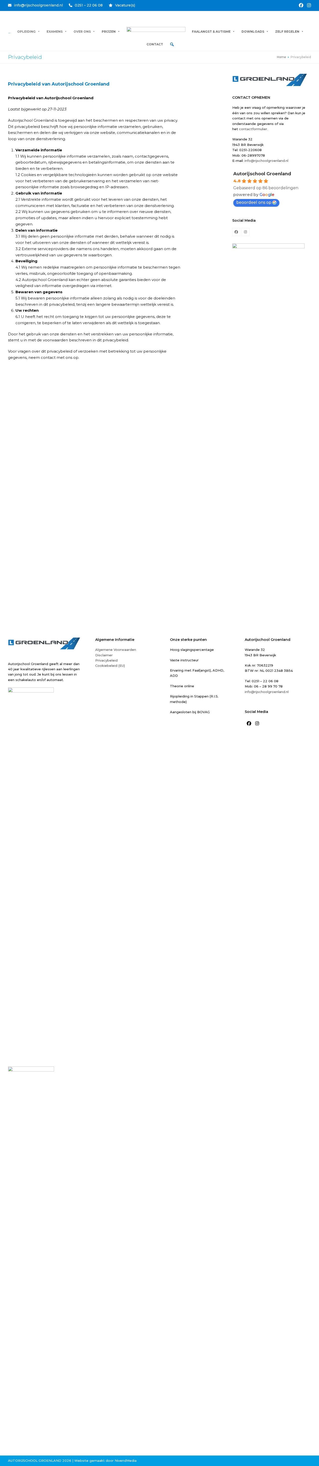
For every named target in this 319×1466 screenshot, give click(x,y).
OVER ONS (82, 31)
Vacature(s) (125, 5)
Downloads (252, 31)
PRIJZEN (109, 31)
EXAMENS (55, 31)
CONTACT (155, 44)
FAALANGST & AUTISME (211, 31)
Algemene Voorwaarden (115, 650)
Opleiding (26, 31)
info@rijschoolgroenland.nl (38, 5)
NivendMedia (126, 1461)
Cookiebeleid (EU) (110, 666)
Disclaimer (104, 655)
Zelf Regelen (287, 31)
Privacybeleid (106, 660)
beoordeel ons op (253, 202)
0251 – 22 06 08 (89, 5)
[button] (172, 44)
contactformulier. (254, 129)
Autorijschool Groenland (262, 174)
